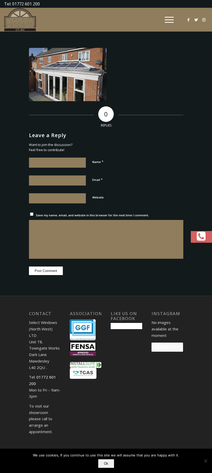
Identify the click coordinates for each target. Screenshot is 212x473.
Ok (106, 463)
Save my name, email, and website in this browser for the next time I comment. (92, 215)
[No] (205, 460)
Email (97, 179)
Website (98, 197)
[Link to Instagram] (204, 20)
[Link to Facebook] (188, 20)
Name (97, 161)
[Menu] (167, 19)
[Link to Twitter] (196, 20)
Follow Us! (167, 347)
